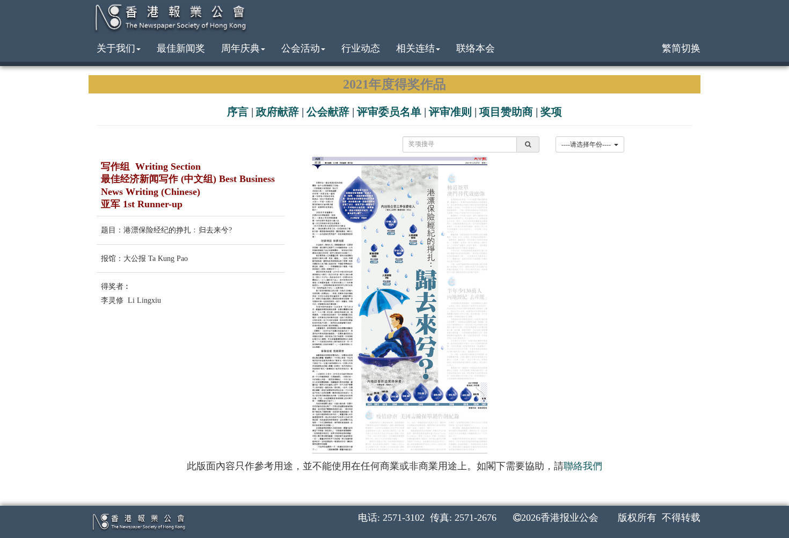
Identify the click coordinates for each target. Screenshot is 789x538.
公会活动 (300, 48)
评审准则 (450, 112)
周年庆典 (240, 48)
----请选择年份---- (587, 144)
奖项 (551, 112)
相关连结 (415, 48)
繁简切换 (681, 48)
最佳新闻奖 (181, 48)
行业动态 (360, 48)
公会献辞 (327, 112)
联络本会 (475, 48)
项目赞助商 (506, 112)
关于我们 (116, 48)
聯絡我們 (583, 466)
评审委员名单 (389, 112)
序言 (238, 112)
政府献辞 (277, 112)
